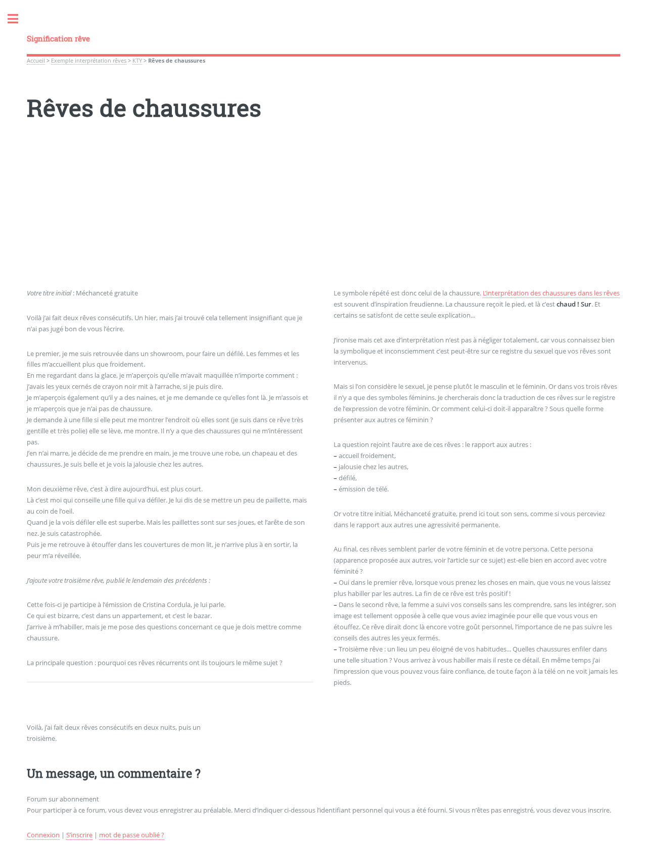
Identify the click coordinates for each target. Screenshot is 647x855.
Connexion (43, 834)
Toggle (18, 19)
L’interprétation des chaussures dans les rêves (551, 292)
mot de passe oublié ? (131, 834)
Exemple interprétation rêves (88, 60)
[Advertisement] (323, 217)
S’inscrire (79, 834)
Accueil (36, 60)
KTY (137, 60)
